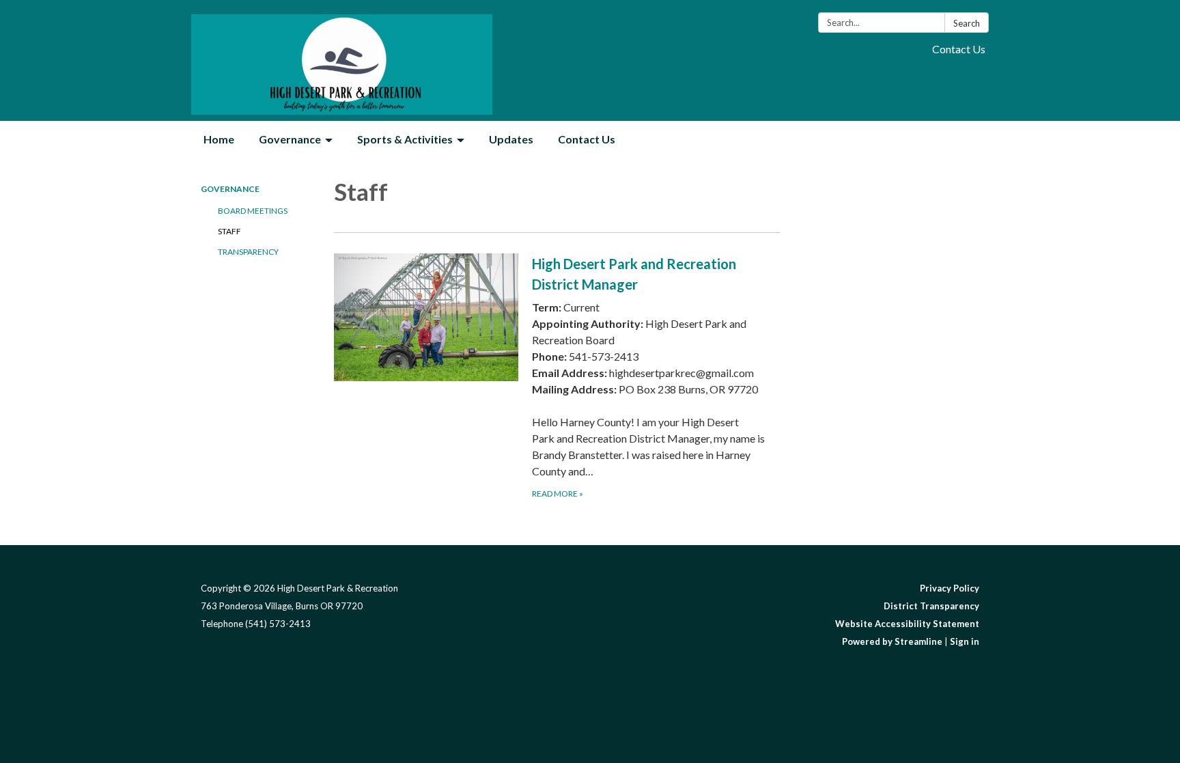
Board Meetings (252, 211)
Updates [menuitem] (511, 139)
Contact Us (958, 48)
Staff (229, 231)
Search (966, 23)
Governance (230, 189)
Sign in (964, 641)
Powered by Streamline (892, 641)
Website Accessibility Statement (907, 623)
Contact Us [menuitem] (586, 139)
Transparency (248, 252)
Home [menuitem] (218, 139)
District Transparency (931, 605)
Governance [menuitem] (290, 139)
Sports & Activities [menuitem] (405, 139)
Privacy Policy (949, 588)
